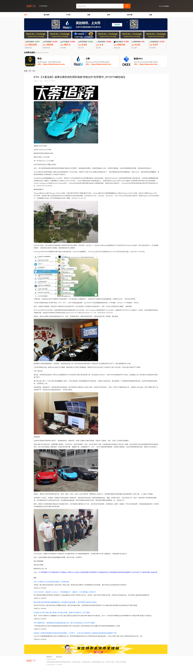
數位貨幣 (46, 14)
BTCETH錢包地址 (52, 572)
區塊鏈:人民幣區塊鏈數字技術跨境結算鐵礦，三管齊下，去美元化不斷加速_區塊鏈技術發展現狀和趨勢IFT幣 (75, 633)
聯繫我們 (49, 657)
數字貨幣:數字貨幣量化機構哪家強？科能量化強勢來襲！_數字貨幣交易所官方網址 (65, 602)
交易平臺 (129, 14)
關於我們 (59, 657)
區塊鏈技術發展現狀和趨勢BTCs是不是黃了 (126, 572)
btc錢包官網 (145, 572)
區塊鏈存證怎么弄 (105, 572)
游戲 (88, 14)
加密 (108, 14)
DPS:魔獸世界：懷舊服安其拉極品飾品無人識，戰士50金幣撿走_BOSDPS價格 (64, 623)
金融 (150, 14)
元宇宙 (68, 14)
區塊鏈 (44, 572)
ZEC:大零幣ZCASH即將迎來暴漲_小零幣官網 (51, 582)
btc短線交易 (153, 572)
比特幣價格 (59, 664)
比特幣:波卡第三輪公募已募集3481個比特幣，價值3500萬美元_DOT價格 (62, 612)
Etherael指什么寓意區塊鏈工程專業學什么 (84, 572)
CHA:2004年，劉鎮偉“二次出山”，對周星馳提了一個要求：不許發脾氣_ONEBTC (65, 592)
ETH (40, 572)
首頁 (25, 14)
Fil (30, 71)
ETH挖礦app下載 (64, 572)
